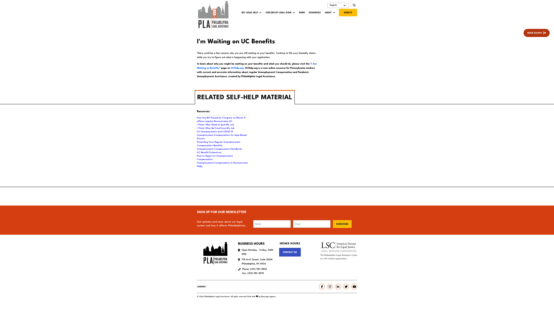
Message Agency (268, 297)
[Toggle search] (354, 5)
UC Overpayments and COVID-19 (215, 132)
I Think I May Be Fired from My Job (216, 128)
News (302, 12)
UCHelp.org (237, 68)
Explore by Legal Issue (278, 12)
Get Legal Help (250, 12)
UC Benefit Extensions (209, 152)
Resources (315, 12)
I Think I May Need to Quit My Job (215, 125)
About (328, 12)
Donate (348, 12)
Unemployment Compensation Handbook (219, 149)
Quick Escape (534, 32)
